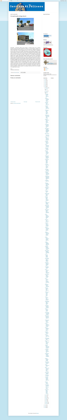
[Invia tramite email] (21, 72)
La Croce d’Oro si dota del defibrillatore (47, 107)
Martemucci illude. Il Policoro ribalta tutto (47, 285)
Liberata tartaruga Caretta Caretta (46, 359)
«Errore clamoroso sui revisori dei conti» (47, 145)
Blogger (37, 413)
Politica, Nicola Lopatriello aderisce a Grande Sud (47, 216)
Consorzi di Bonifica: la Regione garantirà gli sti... (47, 264)
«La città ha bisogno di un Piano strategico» (47, 306)
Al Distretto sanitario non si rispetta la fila (47, 95)
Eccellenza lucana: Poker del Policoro (47, 142)
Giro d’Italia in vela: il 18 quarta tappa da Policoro (47, 260)
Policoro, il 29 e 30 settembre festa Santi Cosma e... (47, 138)
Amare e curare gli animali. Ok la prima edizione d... (47, 229)
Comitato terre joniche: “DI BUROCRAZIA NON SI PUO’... (47, 178)
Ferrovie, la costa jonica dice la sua (47, 220)
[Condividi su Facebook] (24, 72)
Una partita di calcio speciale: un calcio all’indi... (47, 276)
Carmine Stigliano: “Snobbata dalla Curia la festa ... (47, 244)
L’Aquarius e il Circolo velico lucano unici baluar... (47, 294)
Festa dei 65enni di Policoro (46, 333)
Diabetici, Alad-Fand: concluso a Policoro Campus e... (47, 234)
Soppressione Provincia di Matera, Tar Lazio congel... (47, 117)
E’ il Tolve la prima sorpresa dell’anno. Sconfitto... (47, 224)
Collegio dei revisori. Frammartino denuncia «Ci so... (47, 173)
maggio (46, 398)
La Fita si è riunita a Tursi (46, 191)
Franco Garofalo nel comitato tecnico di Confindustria (47, 280)
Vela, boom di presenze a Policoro (47, 363)
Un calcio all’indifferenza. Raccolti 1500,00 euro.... (47, 166)
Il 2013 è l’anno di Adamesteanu (47, 335)
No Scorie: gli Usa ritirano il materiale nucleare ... (47, 313)
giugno (46, 397)
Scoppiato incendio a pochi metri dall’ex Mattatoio (47, 184)
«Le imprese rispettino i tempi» (47, 267)
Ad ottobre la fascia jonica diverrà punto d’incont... (47, 391)
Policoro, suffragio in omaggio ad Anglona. (47, 329)
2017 (45, 80)
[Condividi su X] (23, 72)
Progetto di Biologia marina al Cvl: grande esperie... (47, 248)
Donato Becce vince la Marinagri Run (47, 188)
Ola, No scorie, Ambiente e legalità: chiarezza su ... (47, 239)
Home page (25, 101)
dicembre (46, 87)
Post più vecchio (37, 101)
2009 (45, 407)
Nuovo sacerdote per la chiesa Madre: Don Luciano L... (47, 271)
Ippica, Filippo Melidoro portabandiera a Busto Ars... (47, 252)
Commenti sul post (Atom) (17, 103)
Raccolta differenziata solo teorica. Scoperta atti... (47, 121)
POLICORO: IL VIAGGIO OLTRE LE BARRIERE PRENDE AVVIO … (47, 130)
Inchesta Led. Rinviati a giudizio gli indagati (47, 156)
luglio (46, 396)
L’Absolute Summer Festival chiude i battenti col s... (47, 379)
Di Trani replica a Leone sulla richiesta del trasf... (47, 325)
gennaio (46, 403)
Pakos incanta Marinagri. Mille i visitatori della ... (47, 303)
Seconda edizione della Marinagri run (47, 289)
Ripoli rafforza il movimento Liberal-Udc (47, 134)
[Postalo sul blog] (22, 72)
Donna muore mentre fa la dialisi (47, 339)
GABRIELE (46, 68)
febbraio (46, 402)
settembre (46, 92)
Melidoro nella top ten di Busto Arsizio (47, 194)
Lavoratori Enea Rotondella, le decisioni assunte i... (47, 347)
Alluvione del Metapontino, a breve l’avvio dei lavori (47, 207)
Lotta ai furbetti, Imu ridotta (47, 365)
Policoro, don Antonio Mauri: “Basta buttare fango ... (47, 161)
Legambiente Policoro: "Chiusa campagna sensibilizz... (47, 355)
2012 (45, 86)
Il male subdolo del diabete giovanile (47, 203)
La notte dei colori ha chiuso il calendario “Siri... (47, 351)
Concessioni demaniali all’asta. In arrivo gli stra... (47, 126)
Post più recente (13, 101)
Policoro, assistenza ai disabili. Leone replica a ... (47, 100)
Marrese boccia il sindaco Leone (46, 310)
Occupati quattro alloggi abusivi (46, 255)
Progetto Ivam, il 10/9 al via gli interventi (47, 321)
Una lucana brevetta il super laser (47, 170)
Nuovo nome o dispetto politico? (47, 373)
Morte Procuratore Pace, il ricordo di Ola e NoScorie (47, 369)
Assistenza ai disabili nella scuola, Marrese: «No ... (47, 112)
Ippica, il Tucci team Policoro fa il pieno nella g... (47, 342)
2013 (45, 85)
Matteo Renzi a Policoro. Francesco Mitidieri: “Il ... (47, 317)
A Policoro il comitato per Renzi (47, 149)
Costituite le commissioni (47, 181)
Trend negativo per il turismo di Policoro (47, 298)
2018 (45, 79)
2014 (45, 84)
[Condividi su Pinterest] (25, 72)
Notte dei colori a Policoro (46, 383)
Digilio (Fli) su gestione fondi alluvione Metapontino (47, 211)
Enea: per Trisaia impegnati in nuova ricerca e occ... (47, 152)
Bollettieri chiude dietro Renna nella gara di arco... (47, 199)
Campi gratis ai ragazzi (47, 375)
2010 (45, 406)
